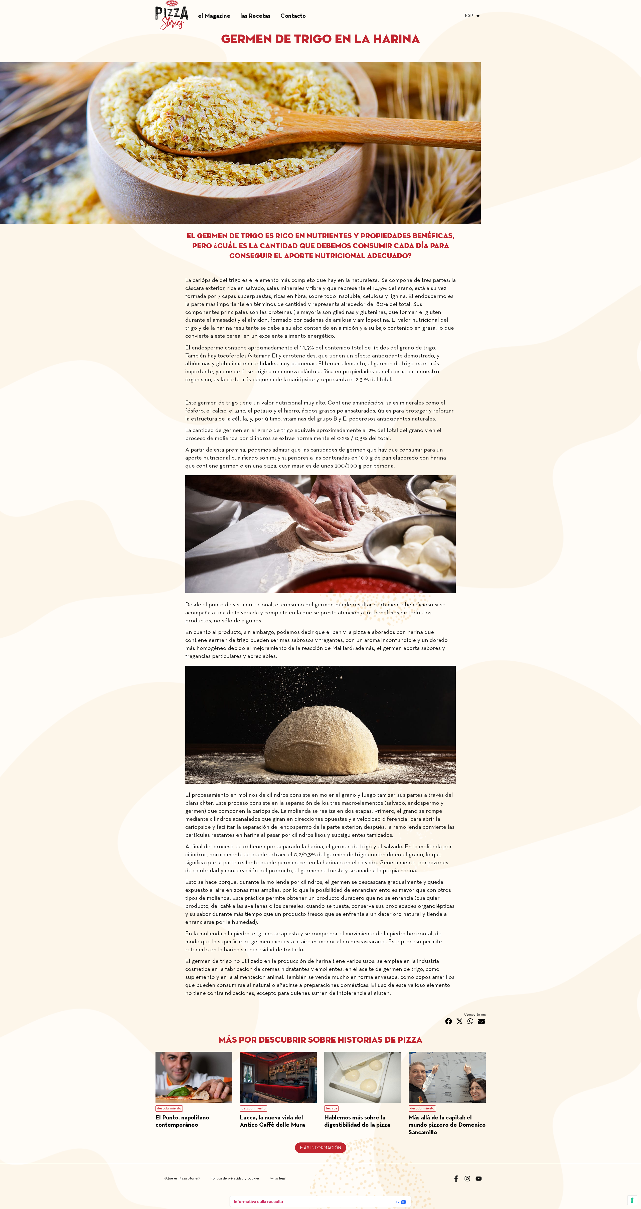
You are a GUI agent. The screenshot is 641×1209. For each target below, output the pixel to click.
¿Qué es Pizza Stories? (182, 1178)
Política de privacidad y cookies (235, 1178)
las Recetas (255, 16)
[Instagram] (467, 1178)
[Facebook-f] (456, 1178)
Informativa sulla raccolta (258, 1201)
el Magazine (214, 16)
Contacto (293, 16)
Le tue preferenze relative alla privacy (342, 1201)
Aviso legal (278, 1178)
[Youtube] (478, 1178)
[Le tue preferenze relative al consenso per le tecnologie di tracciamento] (632, 1200)
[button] (448, 1021)
